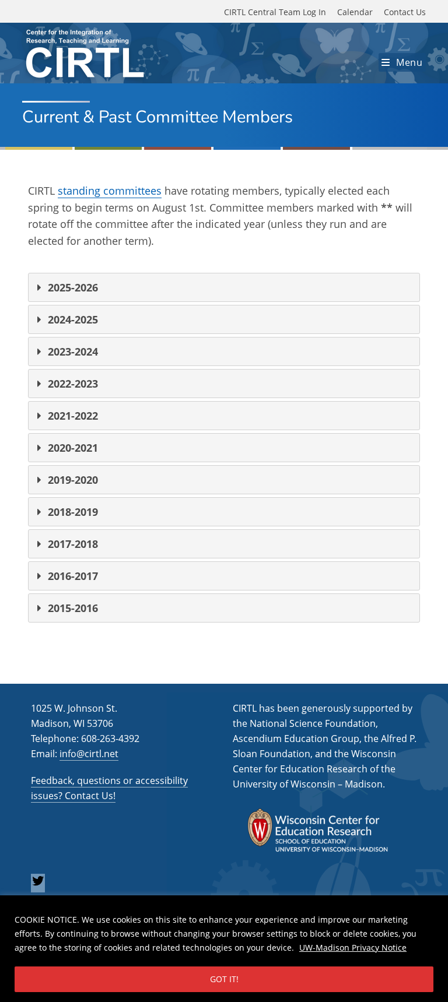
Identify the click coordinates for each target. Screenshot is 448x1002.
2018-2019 (73, 512)
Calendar (355, 11)
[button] (223, 287)
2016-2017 (73, 576)
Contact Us (405, 11)
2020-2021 (73, 448)
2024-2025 (73, 319)
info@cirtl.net (89, 753)
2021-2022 (73, 416)
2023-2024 (73, 351)
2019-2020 (73, 480)
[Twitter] (38, 884)
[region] (224, 948)
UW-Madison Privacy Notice (353, 947)
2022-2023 (73, 384)
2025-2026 (73, 287)
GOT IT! (224, 979)
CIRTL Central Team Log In (275, 11)
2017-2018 (73, 544)
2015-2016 (73, 608)
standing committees (110, 191)
